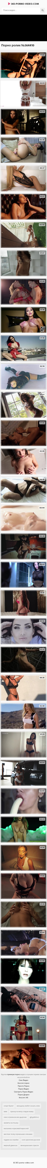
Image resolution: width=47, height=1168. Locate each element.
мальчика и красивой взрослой (16, 1128)
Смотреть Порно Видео (23, 1091)
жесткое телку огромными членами (18, 1134)
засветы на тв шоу (11, 1122)
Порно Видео (23, 1088)
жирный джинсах (10, 1145)
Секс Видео (23, 1080)
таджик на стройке (11, 1139)
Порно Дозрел (23, 1094)
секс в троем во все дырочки (15, 1117)
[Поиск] (42, 10)
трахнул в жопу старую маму (21, 1111)
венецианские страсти (30, 1145)
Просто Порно (23, 1086)
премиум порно (13, 1074)
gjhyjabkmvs (34, 1117)
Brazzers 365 (23, 1097)
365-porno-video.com (24, 4)
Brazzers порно (23, 1083)
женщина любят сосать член (28, 1105)
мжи (5, 1111)
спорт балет (9, 1105)
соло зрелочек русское (31, 1139)
